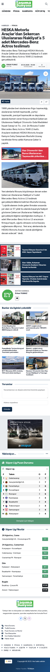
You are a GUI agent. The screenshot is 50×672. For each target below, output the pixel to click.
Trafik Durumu (10, 628)
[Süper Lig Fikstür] (47, 530)
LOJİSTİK (22, 648)
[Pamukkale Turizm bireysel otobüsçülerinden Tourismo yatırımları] (13, 340)
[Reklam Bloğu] (25, 434)
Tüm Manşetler (10, 633)
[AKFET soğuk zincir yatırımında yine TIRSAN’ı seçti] (37, 318)
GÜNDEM (6, 11)
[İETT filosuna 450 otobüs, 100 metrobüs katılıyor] (13, 363)
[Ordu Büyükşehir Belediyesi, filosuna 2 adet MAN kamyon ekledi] (13, 318)
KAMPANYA (27, 11)
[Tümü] (47, 454)
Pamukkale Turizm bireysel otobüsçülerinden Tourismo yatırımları (13, 350)
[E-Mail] (17, 298)
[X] (25, 619)
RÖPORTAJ (40, 11)
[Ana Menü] (3, 4)
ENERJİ (6, 650)
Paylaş (7, 101)
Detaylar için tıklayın (25, 521)
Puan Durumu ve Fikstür (13, 631)
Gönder (7, 409)
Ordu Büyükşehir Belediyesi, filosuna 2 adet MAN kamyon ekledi (13, 328)
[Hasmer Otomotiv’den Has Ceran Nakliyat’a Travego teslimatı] (37, 363)
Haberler (5, 25)
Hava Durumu (10, 626)
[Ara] (46, 4)
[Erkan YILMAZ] (7, 295)
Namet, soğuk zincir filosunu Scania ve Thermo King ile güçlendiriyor (37, 350)
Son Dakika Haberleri (12, 636)
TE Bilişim (30, 669)
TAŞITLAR (32, 648)
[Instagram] (29, 619)
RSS (9, 661)
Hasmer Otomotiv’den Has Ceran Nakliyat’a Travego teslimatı (37, 373)
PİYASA (16, 11)
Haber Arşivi (9, 639)
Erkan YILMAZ (21, 293)
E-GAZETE (43, 648)
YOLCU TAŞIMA (9, 648)
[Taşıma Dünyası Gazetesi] (24, 4)
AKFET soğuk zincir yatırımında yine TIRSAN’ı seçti (36, 328)
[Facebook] (21, 619)
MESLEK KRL (16, 650)
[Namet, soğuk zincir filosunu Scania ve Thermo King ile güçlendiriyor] (37, 340)
